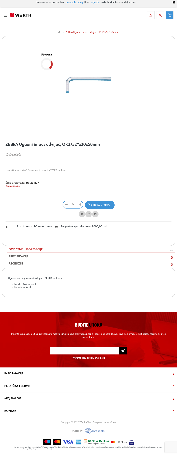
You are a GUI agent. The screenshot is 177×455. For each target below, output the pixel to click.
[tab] (91, 249)
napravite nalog (74, 2)
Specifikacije (18, 256)
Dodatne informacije (26, 249)
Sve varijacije (13, 186)
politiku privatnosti (96, 358)
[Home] (59, 32)
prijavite (95, 2)
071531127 (32, 183)
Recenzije (16, 263)
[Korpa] (170, 15)
